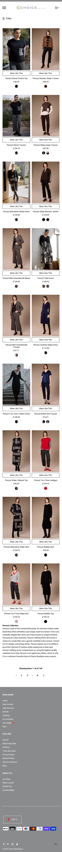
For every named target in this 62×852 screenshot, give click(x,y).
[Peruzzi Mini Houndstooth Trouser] (16, 316)
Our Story (6, 779)
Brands (6, 712)
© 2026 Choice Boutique (13, 849)
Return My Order (9, 743)
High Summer (8, 708)
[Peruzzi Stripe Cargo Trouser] (45, 116)
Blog (4, 765)
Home (5, 700)
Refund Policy (8, 758)
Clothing (6, 715)
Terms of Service (10, 762)
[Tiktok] (16, 844)
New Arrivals (8, 704)
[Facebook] (4, 844)
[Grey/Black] (16, 421)
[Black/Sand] (16, 219)
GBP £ (14, 819)
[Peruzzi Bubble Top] (45, 584)
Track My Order (9, 751)
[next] (44, 675)
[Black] (43, 152)
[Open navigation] (8, 7)
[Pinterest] (7, 844)
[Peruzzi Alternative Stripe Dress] (16, 182)
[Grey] (16, 86)
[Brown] (47, 152)
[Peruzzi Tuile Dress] (45, 249)
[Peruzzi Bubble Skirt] (45, 518)
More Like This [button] (16, 73)
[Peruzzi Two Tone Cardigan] (45, 451)
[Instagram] (12, 844)
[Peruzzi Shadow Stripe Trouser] (45, 49)
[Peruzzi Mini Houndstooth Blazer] (16, 249)
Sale (4, 726)
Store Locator (8, 783)
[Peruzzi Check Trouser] (16, 116)
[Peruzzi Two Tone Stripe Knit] (16, 584)
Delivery (6, 747)
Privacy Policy (8, 754)
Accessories (8, 719)
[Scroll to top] (55, 844)
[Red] (45, 488)
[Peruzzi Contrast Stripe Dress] (45, 316)
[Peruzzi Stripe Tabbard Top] (16, 451)
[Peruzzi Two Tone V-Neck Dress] (16, 385)
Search (6, 740)
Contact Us (7, 786)
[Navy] (43, 421)
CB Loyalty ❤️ (8, 723)
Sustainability (8, 790)
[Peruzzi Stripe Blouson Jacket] (45, 182)
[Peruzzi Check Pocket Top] (16, 49)
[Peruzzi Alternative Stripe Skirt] (16, 518)
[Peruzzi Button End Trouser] (45, 385)
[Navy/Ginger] (45, 352)
